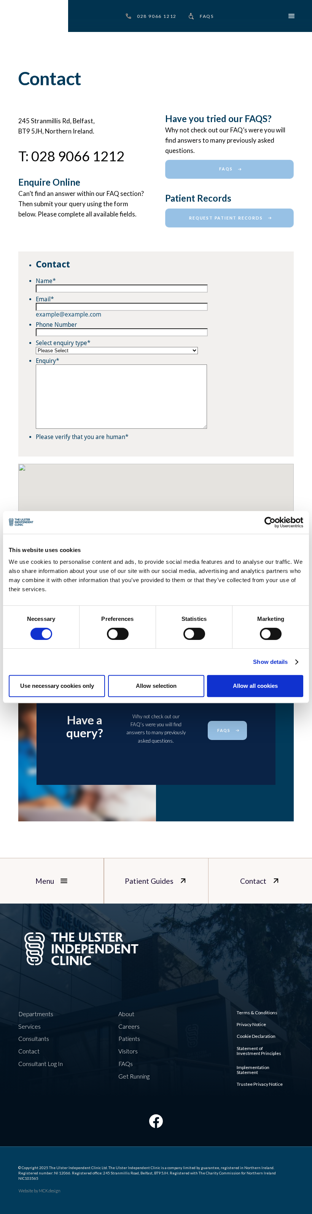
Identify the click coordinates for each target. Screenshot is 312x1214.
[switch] (118, 634)
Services (29, 1026)
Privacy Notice (251, 1024)
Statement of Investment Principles (259, 1050)
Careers (129, 1026)
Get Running (134, 1076)
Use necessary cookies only (57, 686)
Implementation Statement (253, 1069)
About (126, 1013)
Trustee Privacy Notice (260, 1084)
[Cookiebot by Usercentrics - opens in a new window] (270, 522)
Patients (129, 1038)
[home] (34, 16)
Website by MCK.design (39, 1190)
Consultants (33, 1038)
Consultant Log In (40, 1063)
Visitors (128, 1051)
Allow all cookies (255, 686)
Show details (270, 662)
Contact (29, 1051)
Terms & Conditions (257, 1012)
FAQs (125, 1063)
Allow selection (156, 686)
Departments (35, 1013)
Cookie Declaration (256, 1036)
